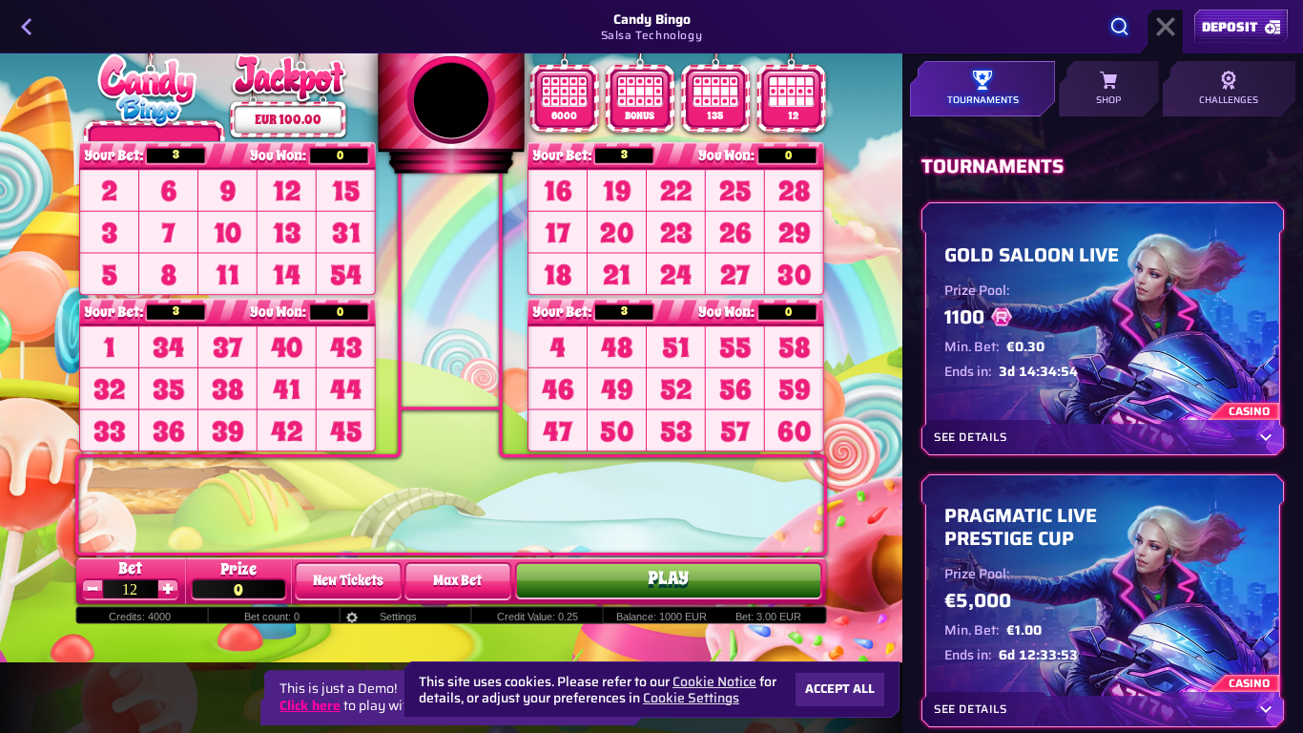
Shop (1109, 100)
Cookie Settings (691, 697)
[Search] (1120, 27)
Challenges (1228, 100)
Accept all (840, 689)
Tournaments (983, 100)
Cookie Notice (714, 682)
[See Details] (1265, 437)
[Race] (1165, 27)
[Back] (26, 26)
